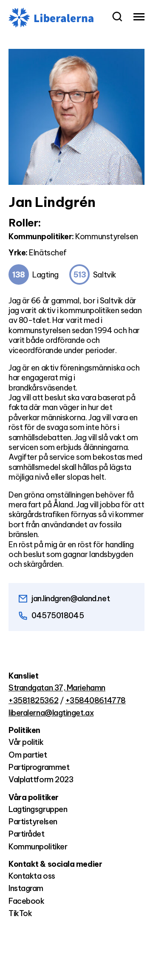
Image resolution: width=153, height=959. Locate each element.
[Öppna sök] (117, 17)
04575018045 (57, 615)
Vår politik (25, 742)
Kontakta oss (31, 876)
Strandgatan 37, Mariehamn (56, 688)
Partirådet (26, 834)
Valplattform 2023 (40, 779)
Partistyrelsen (32, 821)
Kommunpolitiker (37, 847)
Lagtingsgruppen (37, 809)
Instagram (25, 888)
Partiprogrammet (38, 767)
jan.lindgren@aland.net (70, 598)
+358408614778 (95, 700)
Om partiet (27, 755)
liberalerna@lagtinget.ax (51, 713)
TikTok (20, 913)
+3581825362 (33, 700)
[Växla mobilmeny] (138, 18)
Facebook (26, 901)
